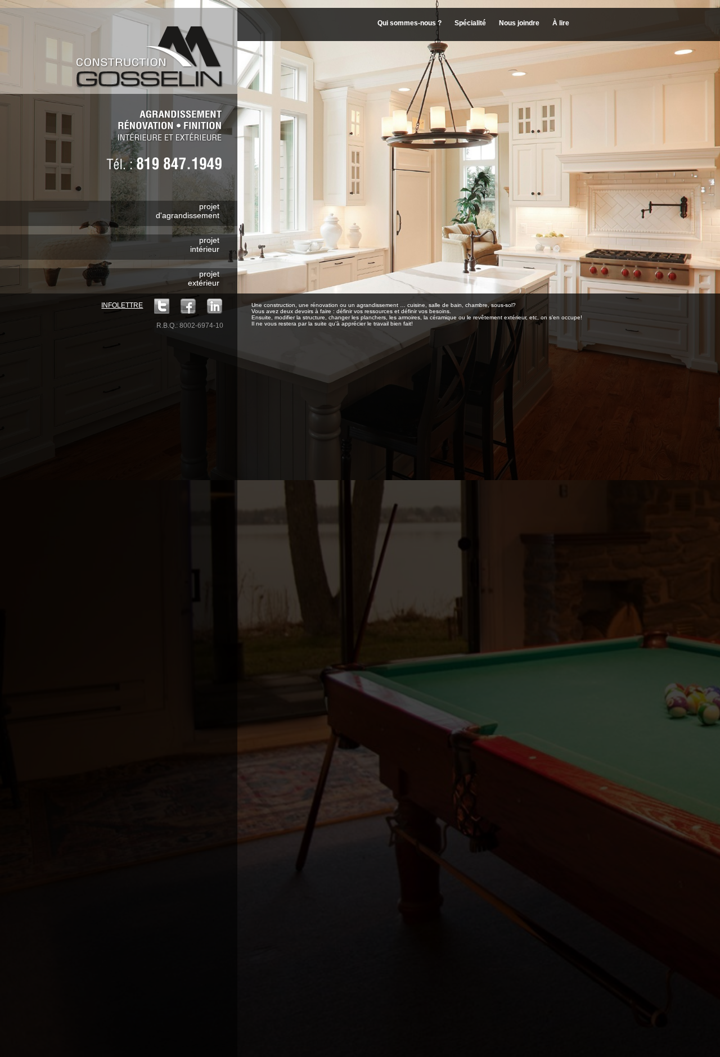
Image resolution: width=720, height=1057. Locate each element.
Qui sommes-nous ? (409, 23)
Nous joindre (519, 23)
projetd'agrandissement (187, 211)
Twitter (161, 306)
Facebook (188, 306)
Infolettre (122, 305)
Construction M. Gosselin (153, 50)
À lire (560, 23)
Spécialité (470, 23)
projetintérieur (204, 245)
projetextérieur (203, 278)
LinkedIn (214, 306)
